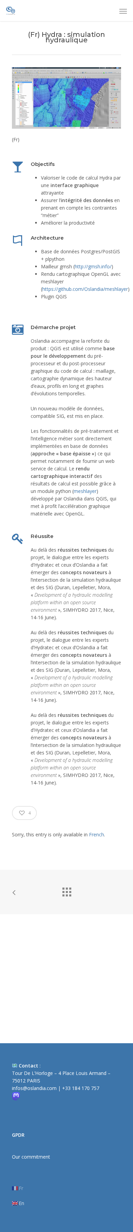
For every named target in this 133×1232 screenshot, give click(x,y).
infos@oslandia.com (34, 1088)
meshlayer (85, 491)
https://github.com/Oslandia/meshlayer (85, 289)
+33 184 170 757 (80, 1088)
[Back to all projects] (66, 890)
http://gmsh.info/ (93, 266)
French (96, 834)
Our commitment (31, 1156)
